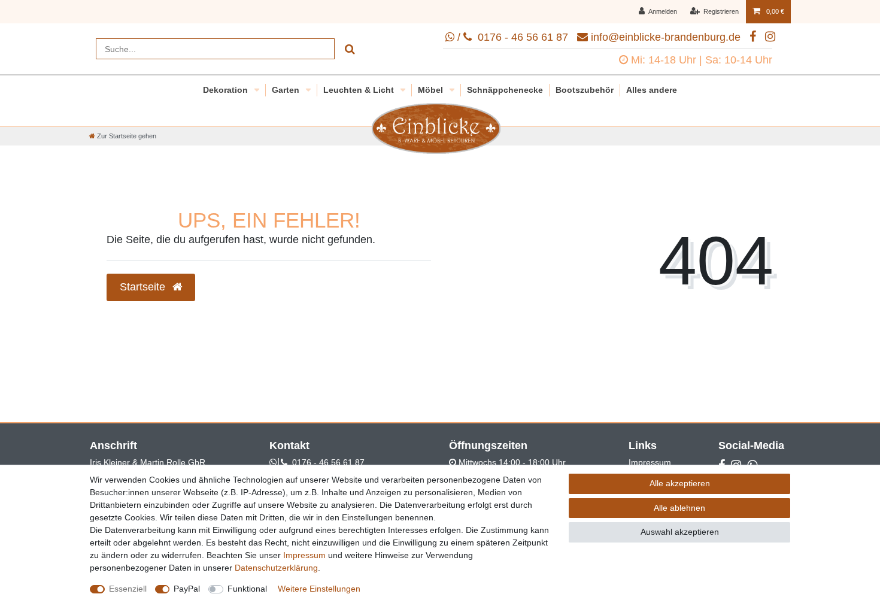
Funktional (247, 588)
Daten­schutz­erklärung (276, 567)
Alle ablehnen (679, 508)
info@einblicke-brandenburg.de (666, 37)
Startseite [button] (144, 287)
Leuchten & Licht (359, 90)
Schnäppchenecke (505, 90)
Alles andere (651, 90)
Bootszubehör (585, 90)
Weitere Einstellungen (319, 588)
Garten (287, 90)
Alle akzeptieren (680, 483)
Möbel (431, 90)
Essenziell (128, 588)
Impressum (650, 462)
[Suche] (350, 48)
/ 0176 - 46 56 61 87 (511, 37)
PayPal (187, 588)
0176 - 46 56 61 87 (328, 462)
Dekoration (226, 90)
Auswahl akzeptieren (680, 532)
